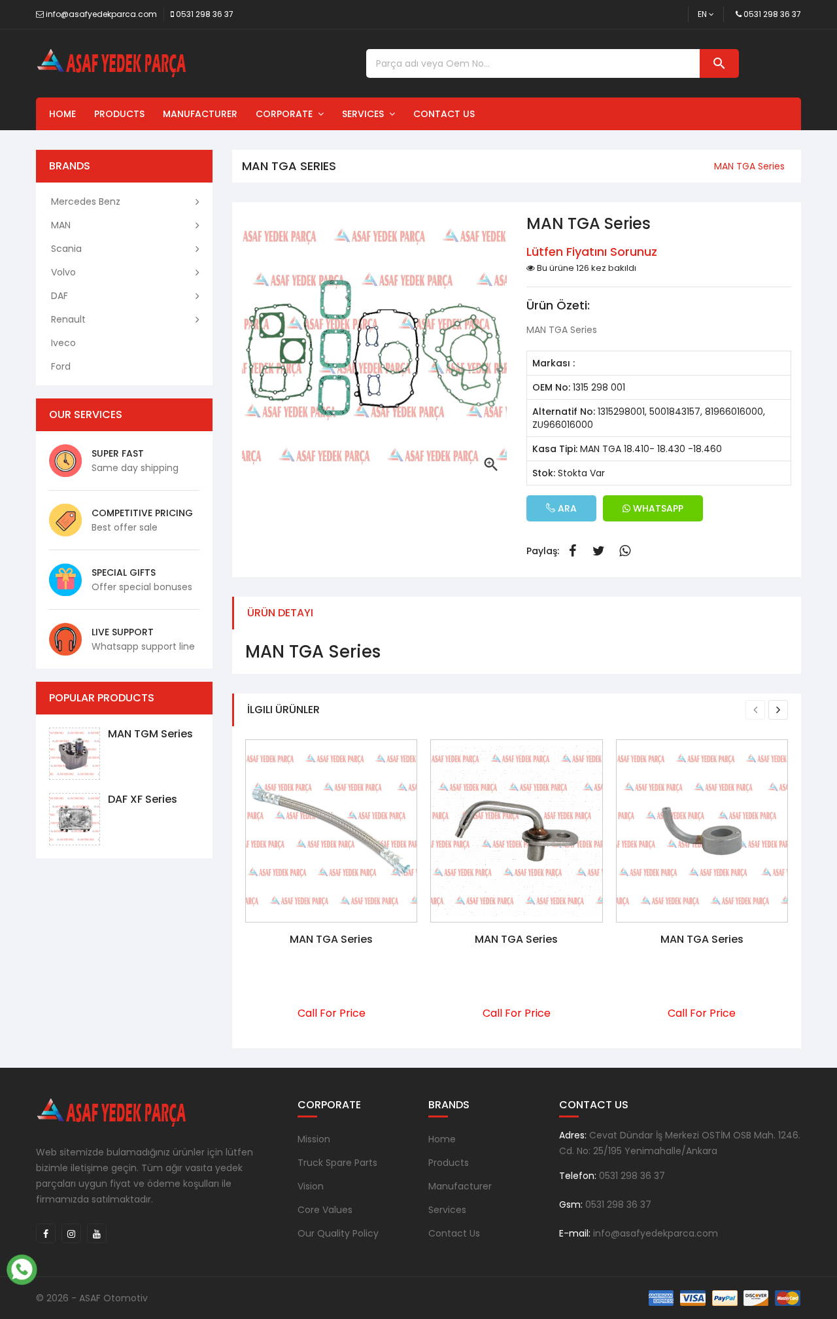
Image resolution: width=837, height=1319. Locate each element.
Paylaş (572, 551)
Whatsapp (624, 551)
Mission (314, 1139)
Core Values (325, 1209)
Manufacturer (200, 113)
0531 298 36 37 (204, 14)
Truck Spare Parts (337, 1162)
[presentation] (755, 710)
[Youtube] (97, 1233)
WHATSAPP (656, 508)
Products (119, 113)
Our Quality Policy (338, 1233)
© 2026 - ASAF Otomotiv (92, 1298)
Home (62, 113)
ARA (566, 508)
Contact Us (444, 113)
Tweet (598, 551)
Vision (311, 1186)
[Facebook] (46, 1233)
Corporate (287, 113)
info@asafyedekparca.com (101, 14)
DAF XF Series (142, 799)
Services (365, 113)
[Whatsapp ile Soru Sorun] (21, 1268)
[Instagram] (71, 1233)
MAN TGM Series (150, 733)
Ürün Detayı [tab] (280, 612)
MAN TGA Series (331, 939)
